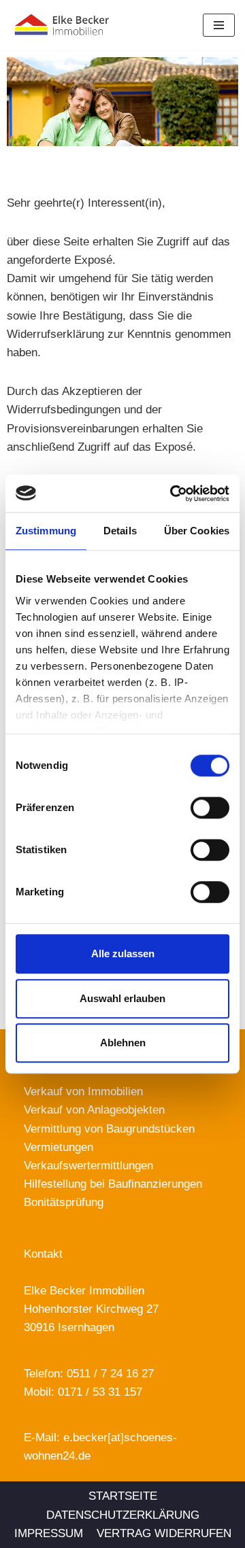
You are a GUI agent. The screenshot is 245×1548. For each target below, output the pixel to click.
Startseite (122, 1496)
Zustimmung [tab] (46, 530)
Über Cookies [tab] (196, 530)
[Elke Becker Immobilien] (78, 25)
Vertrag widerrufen (164, 1533)
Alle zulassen (122, 953)
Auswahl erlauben (122, 998)
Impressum (48, 1533)
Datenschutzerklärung (122, 1515)
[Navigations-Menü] (219, 25)
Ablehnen (123, 1042)
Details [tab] (120, 530)
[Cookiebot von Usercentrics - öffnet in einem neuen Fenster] (172, 493)
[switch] (210, 808)
